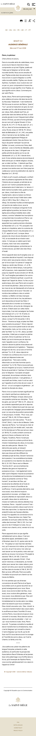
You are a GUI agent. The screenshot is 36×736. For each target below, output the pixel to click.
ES (15, 30)
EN (11, 30)
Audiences (5, 13)
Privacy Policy (18, 730)
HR (22, 30)
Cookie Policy (18, 728)
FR (18, 30)
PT (30, 30)
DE (6, 30)
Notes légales (18, 725)
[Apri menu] (33, 4)
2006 (11, 13)
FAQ (18, 722)
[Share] (34, 21)
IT (26, 30)
